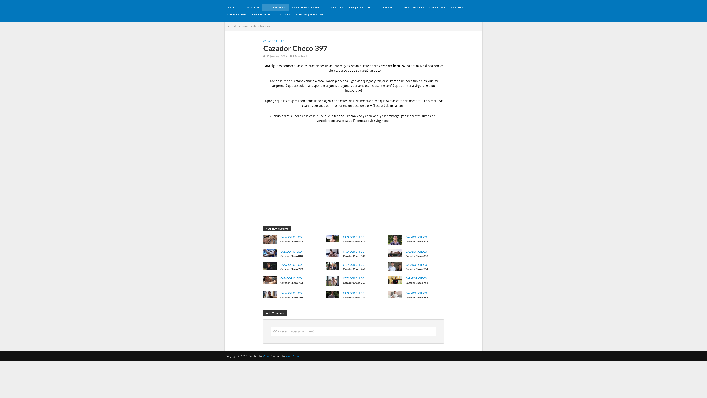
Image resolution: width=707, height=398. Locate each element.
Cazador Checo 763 (291, 282)
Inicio (231, 7)
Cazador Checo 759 (354, 297)
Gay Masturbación (411, 7)
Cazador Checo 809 (354, 256)
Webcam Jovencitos (309, 14)
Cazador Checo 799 (291, 269)
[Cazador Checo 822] (270, 239)
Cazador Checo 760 (291, 297)
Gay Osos (457, 7)
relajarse (382, 81)
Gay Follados (334, 7)
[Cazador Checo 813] (332, 238)
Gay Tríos (284, 14)
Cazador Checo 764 (417, 269)
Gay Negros (437, 7)
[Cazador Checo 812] (395, 239)
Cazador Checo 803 (417, 256)
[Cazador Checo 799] (270, 266)
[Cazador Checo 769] (332, 266)
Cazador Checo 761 (417, 282)
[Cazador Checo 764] (395, 267)
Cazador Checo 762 (354, 282)
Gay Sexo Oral (262, 14)
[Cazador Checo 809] (332, 253)
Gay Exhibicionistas (305, 7)
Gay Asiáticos (250, 7)
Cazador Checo (275, 7)
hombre (414, 101)
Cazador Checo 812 (417, 241)
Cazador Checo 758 (417, 297)
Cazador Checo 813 (354, 241)
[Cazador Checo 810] (270, 253)
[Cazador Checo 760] (270, 294)
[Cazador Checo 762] (332, 281)
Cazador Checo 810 (291, 256)
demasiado (313, 101)
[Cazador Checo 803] (395, 253)
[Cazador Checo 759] (332, 294)
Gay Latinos (384, 7)
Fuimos (426, 116)
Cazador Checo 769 (354, 269)
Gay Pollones (237, 14)
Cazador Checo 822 (291, 241)
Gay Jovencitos (359, 7)
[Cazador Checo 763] (270, 279)
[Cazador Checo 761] (395, 279)
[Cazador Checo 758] (395, 294)
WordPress (292, 356)
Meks (266, 356)
